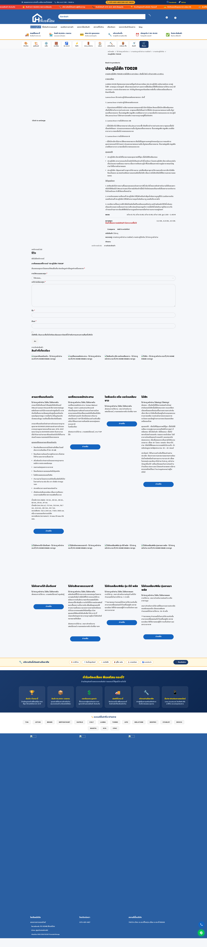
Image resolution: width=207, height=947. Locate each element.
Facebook (172, 2)
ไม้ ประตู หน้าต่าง (38, 402)
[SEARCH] (148, 18)
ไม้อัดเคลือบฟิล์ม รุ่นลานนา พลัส (156, 588)
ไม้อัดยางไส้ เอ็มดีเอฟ (44, 586)
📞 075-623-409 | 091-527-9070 (120, 2)
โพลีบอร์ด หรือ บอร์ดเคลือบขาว (120, 399)
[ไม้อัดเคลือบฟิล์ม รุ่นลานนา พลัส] (158, 561)
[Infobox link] (54, 833)
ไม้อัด (47, 402)
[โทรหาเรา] (201, 924)
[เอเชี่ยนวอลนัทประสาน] (85, 372)
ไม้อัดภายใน (54, 402)
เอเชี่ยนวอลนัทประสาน (81, 397)
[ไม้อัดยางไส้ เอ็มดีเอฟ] (49, 561)
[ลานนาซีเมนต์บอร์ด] (49, 372)
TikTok (183, 2)
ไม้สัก (144, 397)
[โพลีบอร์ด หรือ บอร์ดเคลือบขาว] (122, 372)
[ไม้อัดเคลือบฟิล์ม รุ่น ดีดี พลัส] (122, 561)
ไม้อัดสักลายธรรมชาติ (80, 586)
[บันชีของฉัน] (157, 18)
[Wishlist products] (162, 18)
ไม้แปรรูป (158, 402)
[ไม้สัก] (158, 372)
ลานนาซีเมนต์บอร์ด (42, 397)
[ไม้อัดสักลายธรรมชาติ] (85, 561)
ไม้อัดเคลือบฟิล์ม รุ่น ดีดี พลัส (121, 586)
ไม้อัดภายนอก (128, 591)
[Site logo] (43, 18)
